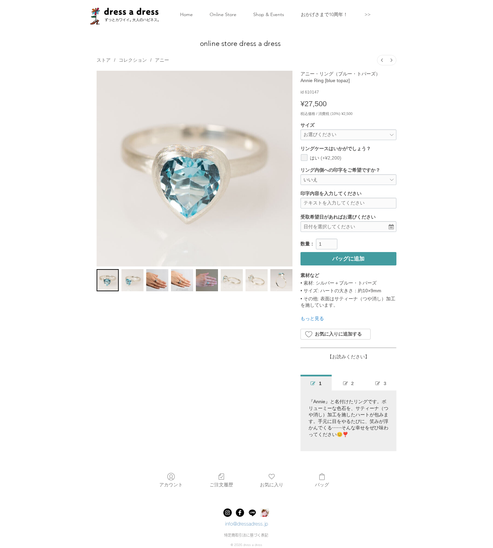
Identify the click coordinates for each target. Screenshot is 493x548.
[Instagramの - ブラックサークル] (227, 512)
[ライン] (252, 512)
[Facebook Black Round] (240, 512)
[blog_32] (265, 512)
